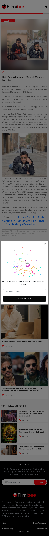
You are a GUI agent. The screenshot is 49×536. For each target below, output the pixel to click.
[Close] (45, 244)
